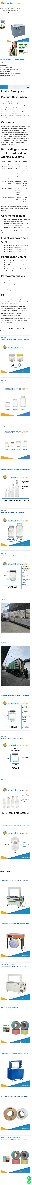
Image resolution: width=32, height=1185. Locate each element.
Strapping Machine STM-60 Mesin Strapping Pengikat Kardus (14, 1053)
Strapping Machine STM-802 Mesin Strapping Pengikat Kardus (15, 923)
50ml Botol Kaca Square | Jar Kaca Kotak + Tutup (12, 738)
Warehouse (3, 642)
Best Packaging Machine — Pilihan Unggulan (10, 921)
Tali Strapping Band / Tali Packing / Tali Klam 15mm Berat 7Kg (14, 1009)
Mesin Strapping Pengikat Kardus (10, 10)
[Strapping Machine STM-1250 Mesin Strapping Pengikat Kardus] (15, 971)
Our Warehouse (4, 596)
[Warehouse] (15, 647)
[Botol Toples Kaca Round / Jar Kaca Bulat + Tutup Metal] (15, 431)
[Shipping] (15, 604)
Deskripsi (4, 87)
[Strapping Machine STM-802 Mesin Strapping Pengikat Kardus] (15, 928)
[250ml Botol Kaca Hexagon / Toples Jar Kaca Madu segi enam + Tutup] (15, 560)
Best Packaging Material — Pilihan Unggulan (10, 1007)
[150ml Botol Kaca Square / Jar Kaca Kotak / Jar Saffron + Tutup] (15, 700)
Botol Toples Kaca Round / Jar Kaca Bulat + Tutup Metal (13, 426)
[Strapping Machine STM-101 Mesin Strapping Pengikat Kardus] (15, 885)
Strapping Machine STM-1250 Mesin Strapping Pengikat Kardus (15, 966)
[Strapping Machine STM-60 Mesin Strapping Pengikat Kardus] (15, 1058)
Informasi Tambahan (15, 87)
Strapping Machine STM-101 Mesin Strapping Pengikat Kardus (14, 880)
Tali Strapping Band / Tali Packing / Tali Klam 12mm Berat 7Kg (14, 1139)
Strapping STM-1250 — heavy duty (12, 251)
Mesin (8, 8)
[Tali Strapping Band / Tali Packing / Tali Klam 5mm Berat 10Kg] (15, 1101)
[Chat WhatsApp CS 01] (29, 1178)
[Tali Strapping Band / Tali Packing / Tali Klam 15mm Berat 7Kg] (15, 1014)
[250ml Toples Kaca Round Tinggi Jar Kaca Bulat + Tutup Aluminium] (15, 830)
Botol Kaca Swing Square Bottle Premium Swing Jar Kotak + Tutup (15, 469)
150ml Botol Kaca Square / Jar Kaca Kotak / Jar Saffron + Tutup (15, 695)
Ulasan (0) (26, 87)
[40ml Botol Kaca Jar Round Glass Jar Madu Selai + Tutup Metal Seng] (15, 344)
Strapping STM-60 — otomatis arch (13, 247)
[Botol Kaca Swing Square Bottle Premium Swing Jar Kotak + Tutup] (15, 474)
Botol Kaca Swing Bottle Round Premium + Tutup (11, 782)
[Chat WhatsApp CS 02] (29, 1182)
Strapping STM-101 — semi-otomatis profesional (16, 245)
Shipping (3, 599)
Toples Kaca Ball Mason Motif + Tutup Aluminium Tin (12, 512)
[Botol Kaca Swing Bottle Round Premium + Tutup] (15, 786)
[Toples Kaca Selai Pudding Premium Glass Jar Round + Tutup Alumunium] (15, 387)
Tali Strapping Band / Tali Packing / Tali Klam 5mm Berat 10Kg (14, 1096)
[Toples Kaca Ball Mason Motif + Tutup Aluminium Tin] (15, 517)
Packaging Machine (16, 8)
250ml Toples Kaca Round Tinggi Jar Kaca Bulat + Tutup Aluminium (15, 825)
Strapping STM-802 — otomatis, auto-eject (15, 249)
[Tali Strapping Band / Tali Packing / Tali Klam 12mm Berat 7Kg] (15, 1144)
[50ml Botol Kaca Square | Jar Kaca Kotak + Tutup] (15, 743)
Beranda (2, 8)
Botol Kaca (3, 337)
